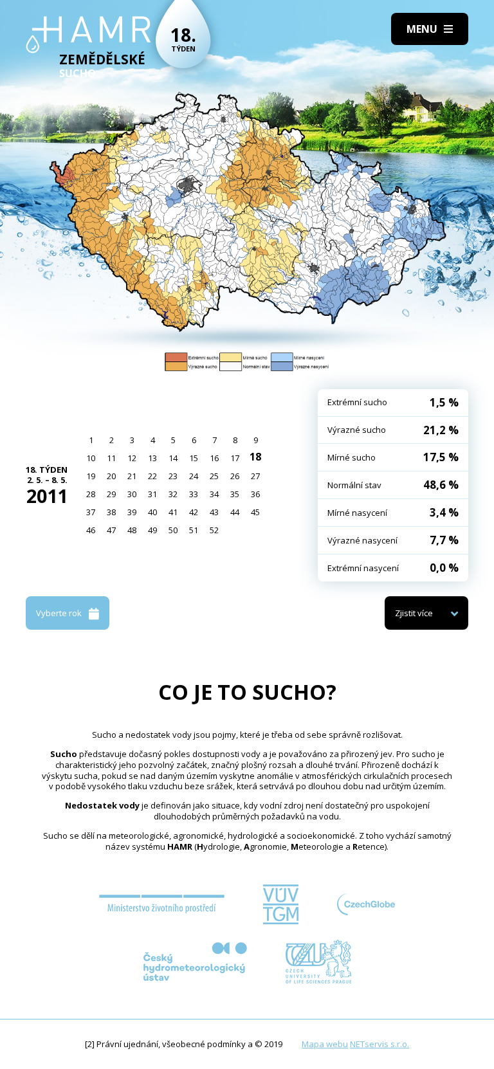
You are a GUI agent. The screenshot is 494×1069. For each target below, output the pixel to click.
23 (173, 476)
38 (111, 512)
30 (131, 494)
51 (193, 530)
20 (111, 476)
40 (152, 512)
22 (152, 476)
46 (90, 530)
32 (173, 494)
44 (234, 512)
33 (193, 494)
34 (214, 494)
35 (234, 494)
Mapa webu (325, 1044)
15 (193, 458)
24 (193, 476)
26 (234, 476)
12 (131, 458)
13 (152, 458)
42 (193, 512)
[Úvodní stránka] (88, 34)
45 (255, 512)
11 (111, 458)
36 (255, 494)
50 (173, 530)
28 (90, 494)
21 (131, 476)
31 (152, 494)
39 (131, 512)
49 (152, 530)
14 (173, 458)
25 (214, 476)
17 (234, 458)
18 (255, 457)
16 (214, 458)
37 (90, 512)
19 (90, 476)
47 (111, 530)
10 (90, 458)
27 (255, 476)
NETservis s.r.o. (379, 1044)
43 (214, 512)
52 (214, 530)
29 (111, 494)
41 (173, 512)
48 (131, 530)
